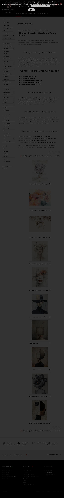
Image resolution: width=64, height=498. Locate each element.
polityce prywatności (40, 6)
